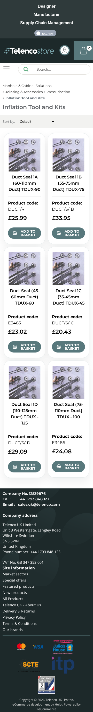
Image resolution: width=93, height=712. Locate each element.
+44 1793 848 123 (33, 499)
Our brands (13, 629)
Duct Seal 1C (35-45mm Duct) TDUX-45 (68, 297)
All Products (13, 598)
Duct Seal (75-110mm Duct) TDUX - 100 (68, 410)
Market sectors (15, 573)
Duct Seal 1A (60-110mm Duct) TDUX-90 (25, 183)
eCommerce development (31, 704)
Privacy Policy (14, 617)
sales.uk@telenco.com (39, 504)
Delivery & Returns (19, 611)
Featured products (19, 586)
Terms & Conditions (20, 623)
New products (15, 592)
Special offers (14, 580)
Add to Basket (28, 233)
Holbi (58, 704)
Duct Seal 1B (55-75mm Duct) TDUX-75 (68, 183)
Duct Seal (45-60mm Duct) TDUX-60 (25, 297)
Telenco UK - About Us (22, 604)
